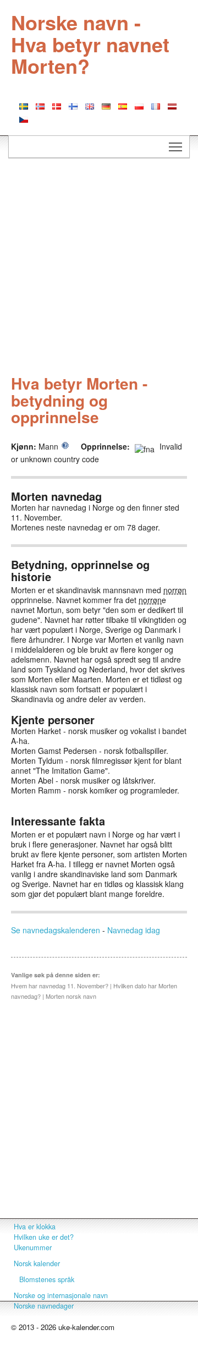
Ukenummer (33, 1247)
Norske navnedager (44, 1306)
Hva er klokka (35, 1227)
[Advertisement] (99, 268)
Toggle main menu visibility (176, 147)
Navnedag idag (133, 929)
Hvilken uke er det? (44, 1237)
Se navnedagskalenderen (55, 929)
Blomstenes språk (46, 1279)
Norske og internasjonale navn (61, 1295)
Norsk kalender (37, 1263)
